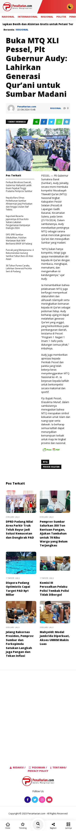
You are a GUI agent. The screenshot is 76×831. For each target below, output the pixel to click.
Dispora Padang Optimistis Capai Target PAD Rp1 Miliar (18, 589)
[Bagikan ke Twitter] (51, 122)
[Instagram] (41, 800)
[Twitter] (34, 800)
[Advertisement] (38, 712)
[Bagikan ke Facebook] (44, 122)
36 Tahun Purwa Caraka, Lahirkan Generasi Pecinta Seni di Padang (19, 268)
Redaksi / (19, 767)
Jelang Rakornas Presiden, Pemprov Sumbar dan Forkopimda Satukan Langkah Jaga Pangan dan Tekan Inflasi (20, 644)
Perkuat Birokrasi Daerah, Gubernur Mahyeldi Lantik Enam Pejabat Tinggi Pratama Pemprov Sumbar (19, 187)
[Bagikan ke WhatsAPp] (59, 122)
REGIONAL (47, 16)
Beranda (9, 29)
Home (7, 828)
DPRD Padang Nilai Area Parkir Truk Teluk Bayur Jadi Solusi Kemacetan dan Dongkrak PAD (20, 529)
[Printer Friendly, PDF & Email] (51, 451)
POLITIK (61, 16)
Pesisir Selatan (51, 467)
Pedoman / (39, 767)
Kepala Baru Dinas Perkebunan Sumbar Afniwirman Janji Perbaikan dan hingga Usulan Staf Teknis (19, 203)
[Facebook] (27, 800)
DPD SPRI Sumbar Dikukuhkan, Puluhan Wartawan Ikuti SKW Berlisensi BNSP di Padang (19, 239)
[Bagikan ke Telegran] (66, 122)
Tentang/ (59, 767)
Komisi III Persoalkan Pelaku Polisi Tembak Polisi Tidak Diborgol (54, 589)
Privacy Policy (38, 771)
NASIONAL (8, 16)
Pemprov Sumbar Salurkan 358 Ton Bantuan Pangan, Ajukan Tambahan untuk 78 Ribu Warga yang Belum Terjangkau (54, 533)
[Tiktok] (48, 800)
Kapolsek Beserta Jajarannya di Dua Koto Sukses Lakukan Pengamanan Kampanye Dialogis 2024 (18, 222)
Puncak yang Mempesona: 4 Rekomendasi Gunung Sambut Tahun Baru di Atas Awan (20, 254)
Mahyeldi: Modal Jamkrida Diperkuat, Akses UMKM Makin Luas (55, 638)
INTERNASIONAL (28, 16)
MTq (45, 462)
